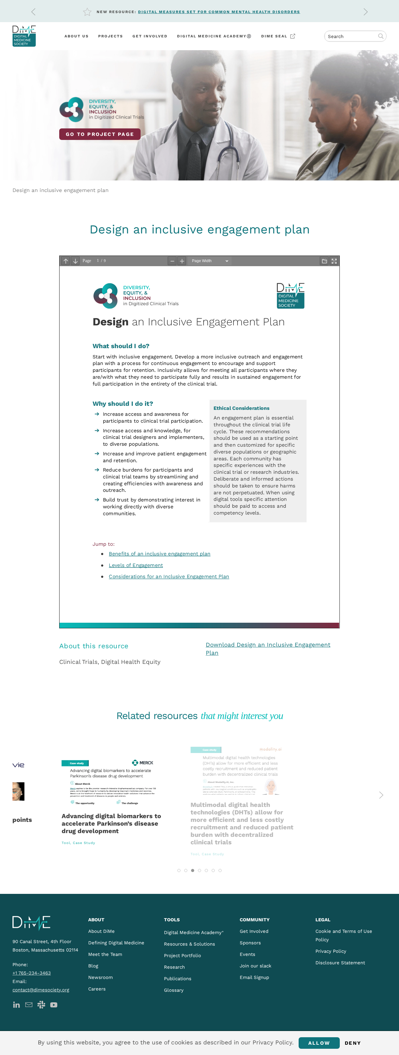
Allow (319, 1043)
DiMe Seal (274, 36)
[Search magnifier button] (381, 36)
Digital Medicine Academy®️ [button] (214, 36)
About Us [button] (77, 36)
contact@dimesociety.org (40, 990)
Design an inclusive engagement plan (60, 190)
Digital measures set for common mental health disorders (219, 12)
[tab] (178, 870)
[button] (33, 12)
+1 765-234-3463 (31, 973)
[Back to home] (24, 36)
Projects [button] (110, 36)
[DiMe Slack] (41, 1004)
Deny (353, 1043)
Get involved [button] (150, 36)
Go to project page (100, 134)
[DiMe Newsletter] (29, 1004)
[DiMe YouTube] (54, 1004)
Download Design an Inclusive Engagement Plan (268, 649)
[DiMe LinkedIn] (16, 1004)
